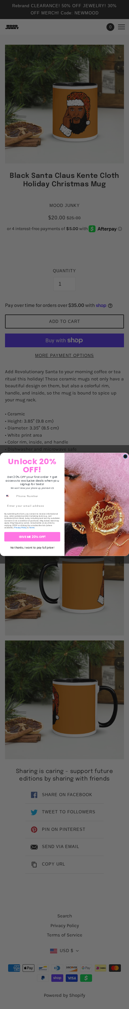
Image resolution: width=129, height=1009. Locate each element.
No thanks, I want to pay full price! (32, 548)
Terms (31, 528)
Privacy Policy (20, 528)
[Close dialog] (125, 456)
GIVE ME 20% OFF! (32, 537)
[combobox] (9, 496)
